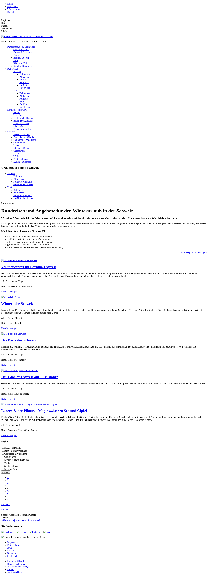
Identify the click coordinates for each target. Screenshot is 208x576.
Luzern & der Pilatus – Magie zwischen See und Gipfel (44, 411)
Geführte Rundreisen (23, 184)
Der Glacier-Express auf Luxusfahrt (29, 377)
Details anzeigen (9, 291)
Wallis (7, 463)
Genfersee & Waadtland (15, 453)
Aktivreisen (19, 179)
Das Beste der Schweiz (18, 340)
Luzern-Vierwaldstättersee (16, 460)
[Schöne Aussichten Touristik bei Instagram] (47, 532)
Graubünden (10, 457)
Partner (10, 569)
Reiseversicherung (16, 564)
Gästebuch (12, 556)
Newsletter (12, 6)
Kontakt (11, 12)
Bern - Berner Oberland (15, 450)
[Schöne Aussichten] (27, 36)
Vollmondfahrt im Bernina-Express (28, 267)
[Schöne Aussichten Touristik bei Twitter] (23, 532)
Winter (10, 187)
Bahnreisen (18, 176)
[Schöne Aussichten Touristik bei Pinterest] (34, 532)
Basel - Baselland (12, 447)
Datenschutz (13, 545)
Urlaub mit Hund (15, 561)
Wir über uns (13, 9)
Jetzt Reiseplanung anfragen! (193, 252)
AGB (10, 547)
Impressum (12, 542)
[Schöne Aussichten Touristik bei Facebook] (8, 532)
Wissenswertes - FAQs (18, 566)
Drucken (5, 504)
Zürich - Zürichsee (13, 469)
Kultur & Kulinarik (22, 181)
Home (10, 3)
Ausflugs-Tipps (14, 572)
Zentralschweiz (11, 466)
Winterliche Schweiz (17, 304)
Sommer (11, 173)
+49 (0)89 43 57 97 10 (20, 517)
